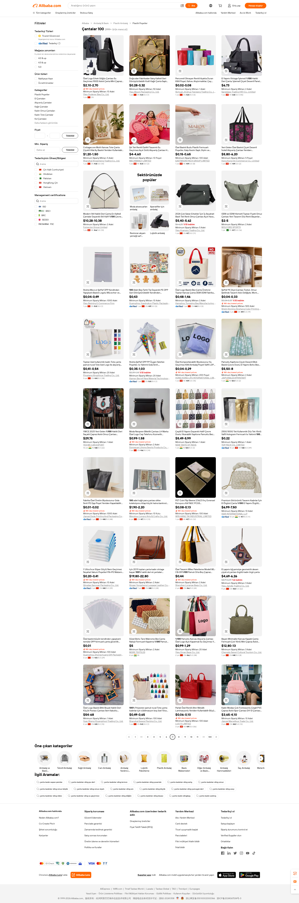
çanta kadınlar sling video (51, 796)
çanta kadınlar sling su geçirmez (85, 796)
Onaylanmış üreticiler (140, 821)
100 (210, 737)
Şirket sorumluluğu (48, 829)
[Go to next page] (216, 737)
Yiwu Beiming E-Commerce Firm (98, 303)
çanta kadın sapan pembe (51, 782)
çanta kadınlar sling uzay (223, 789)
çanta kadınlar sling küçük (153, 789)
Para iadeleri (181, 835)
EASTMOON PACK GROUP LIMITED (192, 161)
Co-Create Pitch (47, 823)
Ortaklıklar (225, 841)
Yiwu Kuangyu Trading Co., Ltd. (190, 230)
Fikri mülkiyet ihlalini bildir (187, 841)
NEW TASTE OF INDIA (185, 445)
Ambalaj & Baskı (101, 23)
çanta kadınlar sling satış (181, 782)
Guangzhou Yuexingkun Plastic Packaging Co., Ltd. (149, 303)
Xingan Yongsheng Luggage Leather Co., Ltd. (149, 585)
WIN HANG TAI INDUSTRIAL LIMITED (193, 516)
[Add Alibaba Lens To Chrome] (81, 875)
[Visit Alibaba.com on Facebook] (223, 853)
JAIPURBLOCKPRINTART (233, 378)
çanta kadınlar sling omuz (212, 782)
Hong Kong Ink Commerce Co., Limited (240, 161)
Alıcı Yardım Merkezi (185, 817)
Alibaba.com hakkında (50, 811)
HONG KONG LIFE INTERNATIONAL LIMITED (195, 378)
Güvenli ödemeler (93, 817)
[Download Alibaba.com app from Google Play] (249, 875)
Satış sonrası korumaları (95, 835)
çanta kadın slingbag (181, 796)
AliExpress (105, 889)
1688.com (117, 889)
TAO (174, 889)
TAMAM (70, 135)
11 (197, 737)
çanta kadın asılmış (207, 796)
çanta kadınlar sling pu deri (83, 782)
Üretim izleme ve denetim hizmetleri (101, 841)
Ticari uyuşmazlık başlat (186, 829)
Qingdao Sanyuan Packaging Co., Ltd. (101, 585)
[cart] (220, 6)
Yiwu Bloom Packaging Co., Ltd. (144, 92)
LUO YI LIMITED (183, 723)
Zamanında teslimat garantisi (98, 829)
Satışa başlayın (228, 823)
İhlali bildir (180, 847)
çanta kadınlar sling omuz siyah (90, 789)
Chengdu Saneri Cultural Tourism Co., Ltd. (241, 652)
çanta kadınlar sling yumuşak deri (189, 789)
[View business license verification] (177, 898)
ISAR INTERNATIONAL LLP (234, 514)
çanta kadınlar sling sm (123, 789)
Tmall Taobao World (134, 889)
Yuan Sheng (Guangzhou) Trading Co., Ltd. (103, 721)
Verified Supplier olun (231, 835)
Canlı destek (181, 823)
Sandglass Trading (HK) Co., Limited (238, 92)
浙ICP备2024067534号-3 (229, 898)
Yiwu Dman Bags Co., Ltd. (187, 652)
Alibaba (85, 23)
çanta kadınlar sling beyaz (151, 796)
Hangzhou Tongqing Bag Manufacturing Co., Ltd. (195, 303)
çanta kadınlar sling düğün (119, 796)
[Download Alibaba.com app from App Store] (226, 875)
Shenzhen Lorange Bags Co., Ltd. (191, 585)
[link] (295, 873)
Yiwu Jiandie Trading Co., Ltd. (235, 586)
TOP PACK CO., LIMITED (232, 445)
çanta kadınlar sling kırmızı (115, 782)
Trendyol (182, 889)
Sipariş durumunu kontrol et (234, 829)
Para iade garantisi (93, 823)
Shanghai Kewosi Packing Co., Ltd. (145, 721)
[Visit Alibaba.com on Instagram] (241, 853)
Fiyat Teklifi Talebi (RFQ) (141, 827)
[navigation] (56, 380)
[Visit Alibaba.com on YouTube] (247, 853)
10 (191, 737)
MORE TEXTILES (137, 652)
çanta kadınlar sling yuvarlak (148, 782)
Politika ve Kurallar (93, 847)
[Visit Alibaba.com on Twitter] (235, 853)
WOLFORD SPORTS (231, 227)
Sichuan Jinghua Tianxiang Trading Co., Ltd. (195, 92)
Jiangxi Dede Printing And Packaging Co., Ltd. (103, 516)
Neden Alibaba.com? (49, 817)
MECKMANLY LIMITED (140, 161)
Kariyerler (43, 835)
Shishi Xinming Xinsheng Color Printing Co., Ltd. (241, 309)
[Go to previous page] (129, 737)
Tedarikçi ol (226, 817)
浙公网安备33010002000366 (200, 898)
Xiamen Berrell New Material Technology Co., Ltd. (149, 378)
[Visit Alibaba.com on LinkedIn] (229, 853)
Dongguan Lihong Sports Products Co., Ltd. (149, 447)
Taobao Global (162, 889)
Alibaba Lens (55, 875)
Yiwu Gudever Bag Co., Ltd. (96, 94)
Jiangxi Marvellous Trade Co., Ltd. (237, 721)
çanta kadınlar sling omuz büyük (54, 789)
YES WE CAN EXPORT (93, 445)
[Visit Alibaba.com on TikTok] (254, 853)
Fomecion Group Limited (95, 227)
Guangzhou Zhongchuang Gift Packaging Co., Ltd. (103, 655)
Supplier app (144, 875)
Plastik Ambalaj (120, 23)
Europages (195, 889)
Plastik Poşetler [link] (140, 23)
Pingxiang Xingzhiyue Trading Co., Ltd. (101, 375)
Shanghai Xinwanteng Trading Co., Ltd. (101, 161)
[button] (182, 5)
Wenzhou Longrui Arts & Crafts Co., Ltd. (148, 516)
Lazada (149, 889)
